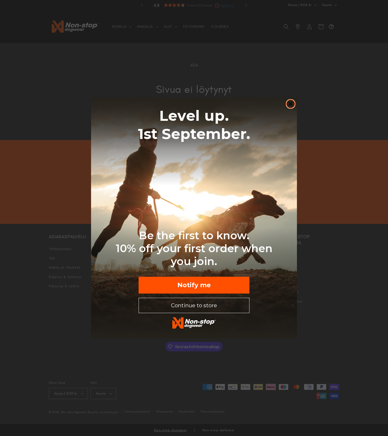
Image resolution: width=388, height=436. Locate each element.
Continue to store (194, 305)
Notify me (194, 285)
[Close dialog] (290, 104)
